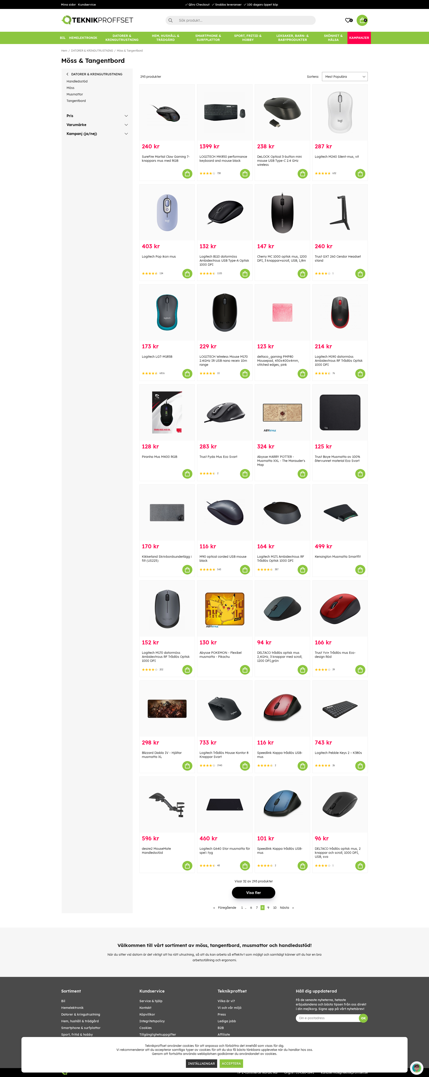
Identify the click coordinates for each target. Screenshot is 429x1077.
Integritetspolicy (152, 1021)
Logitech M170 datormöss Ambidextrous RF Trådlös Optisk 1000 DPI (166, 657)
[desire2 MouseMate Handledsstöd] (167, 805)
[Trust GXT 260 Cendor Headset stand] (340, 213)
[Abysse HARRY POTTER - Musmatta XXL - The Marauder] (282, 413)
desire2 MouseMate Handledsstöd (156, 851)
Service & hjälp (150, 1001)
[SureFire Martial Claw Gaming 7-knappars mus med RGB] (167, 112)
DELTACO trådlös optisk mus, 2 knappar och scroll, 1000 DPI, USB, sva (338, 853)
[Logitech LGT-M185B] (167, 312)
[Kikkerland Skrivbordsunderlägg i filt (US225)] (167, 513)
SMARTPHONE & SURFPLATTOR (81, 1028)
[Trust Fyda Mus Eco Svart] (224, 413)
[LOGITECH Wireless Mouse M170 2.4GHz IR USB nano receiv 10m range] (224, 312)
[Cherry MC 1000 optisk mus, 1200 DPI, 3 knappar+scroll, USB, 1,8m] (282, 213)
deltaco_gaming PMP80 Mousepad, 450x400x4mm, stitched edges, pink (278, 361)
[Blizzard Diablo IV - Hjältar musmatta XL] (167, 709)
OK (363, 1018)
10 (275, 908)
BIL (63, 1001)
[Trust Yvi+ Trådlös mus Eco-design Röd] (340, 609)
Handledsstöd (77, 81)
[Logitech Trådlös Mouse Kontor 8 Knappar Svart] (224, 709)
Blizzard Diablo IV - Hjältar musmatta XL (162, 755)
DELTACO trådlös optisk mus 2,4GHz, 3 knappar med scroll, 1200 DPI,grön (279, 657)
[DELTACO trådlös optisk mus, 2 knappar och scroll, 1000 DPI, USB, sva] (340, 805)
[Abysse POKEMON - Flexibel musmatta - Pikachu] (224, 609)
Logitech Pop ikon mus (159, 257)
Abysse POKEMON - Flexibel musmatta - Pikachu (221, 655)
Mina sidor (68, 4)
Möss (70, 88)
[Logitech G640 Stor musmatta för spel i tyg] (224, 805)
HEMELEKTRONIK (72, 1008)
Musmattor (75, 94)
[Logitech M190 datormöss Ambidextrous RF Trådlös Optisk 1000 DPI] (340, 312)
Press (222, 1014)
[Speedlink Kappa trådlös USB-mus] (282, 709)
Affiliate (224, 1035)
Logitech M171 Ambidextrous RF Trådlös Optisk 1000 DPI (280, 559)
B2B (221, 1028)
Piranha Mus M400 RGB (159, 457)
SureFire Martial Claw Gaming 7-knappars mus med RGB (166, 159)
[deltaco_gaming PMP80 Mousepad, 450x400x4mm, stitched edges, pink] (282, 312)
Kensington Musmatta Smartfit (338, 557)
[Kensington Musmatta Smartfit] (340, 513)
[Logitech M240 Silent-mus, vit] (340, 112)
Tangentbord (76, 101)
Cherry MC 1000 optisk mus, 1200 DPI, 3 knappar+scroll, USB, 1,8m (282, 259)
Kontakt (145, 1008)
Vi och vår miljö (230, 1008)
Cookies (145, 1028)
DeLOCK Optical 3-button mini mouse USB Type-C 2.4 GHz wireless (279, 161)
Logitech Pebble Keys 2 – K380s (338, 753)
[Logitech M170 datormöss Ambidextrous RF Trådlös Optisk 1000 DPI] (167, 609)
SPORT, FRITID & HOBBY (77, 1035)
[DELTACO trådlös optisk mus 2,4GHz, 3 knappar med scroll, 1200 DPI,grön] (282, 609)
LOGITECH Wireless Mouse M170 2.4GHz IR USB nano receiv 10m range (224, 361)
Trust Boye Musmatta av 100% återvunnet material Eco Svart (337, 459)
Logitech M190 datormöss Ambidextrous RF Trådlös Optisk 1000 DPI (339, 361)
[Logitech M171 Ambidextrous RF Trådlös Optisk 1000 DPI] (282, 513)
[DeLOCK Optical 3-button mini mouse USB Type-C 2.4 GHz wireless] (282, 112)
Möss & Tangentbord (130, 50)
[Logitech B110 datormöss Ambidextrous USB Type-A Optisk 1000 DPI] (224, 213)
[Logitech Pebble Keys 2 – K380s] (340, 709)
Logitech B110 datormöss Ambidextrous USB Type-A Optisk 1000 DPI (224, 261)
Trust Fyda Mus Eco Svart (218, 457)
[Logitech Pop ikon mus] (167, 213)
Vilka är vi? (226, 1001)
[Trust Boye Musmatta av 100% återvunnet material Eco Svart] (340, 413)
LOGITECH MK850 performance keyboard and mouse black (223, 159)
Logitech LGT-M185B (157, 357)
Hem (64, 50)
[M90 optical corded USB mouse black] (224, 513)
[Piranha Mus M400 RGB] (167, 413)
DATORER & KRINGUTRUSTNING (92, 50)
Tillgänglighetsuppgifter (157, 1035)
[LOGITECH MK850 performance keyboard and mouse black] (224, 112)
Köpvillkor (147, 1014)
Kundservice (87, 4)
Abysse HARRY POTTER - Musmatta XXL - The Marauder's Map (281, 461)
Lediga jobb (227, 1021)
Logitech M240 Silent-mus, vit (337, 157)
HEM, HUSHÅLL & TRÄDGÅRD (80, 1021)
